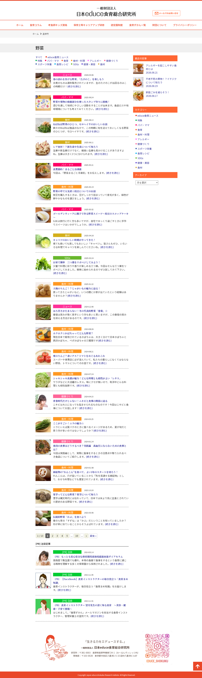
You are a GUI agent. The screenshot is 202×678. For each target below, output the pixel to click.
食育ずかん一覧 (137, 25)
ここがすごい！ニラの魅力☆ (68, 423)
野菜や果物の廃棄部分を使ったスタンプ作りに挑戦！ (81, 101)
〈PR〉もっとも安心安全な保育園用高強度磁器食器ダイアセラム (88, 556)
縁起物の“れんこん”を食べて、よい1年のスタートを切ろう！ (85, 472)
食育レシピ (62, 64)
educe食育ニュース (58, 57)
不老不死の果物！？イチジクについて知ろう (161, 82)
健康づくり (112, 60)
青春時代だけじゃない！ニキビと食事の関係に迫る (80, 401)
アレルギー (95, 60)
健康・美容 (89, 64)
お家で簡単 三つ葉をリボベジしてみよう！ (76, 262)
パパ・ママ (53, 60)
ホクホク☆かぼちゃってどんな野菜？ (73, 333)
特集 (40, 60)
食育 (66, 60)
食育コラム (36, 25)
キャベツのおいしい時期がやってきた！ (74, 240)
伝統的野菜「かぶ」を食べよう (69, 517)
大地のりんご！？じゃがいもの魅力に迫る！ (76, 288)
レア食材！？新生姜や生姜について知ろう (75, 146)
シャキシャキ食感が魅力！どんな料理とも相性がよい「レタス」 (87, 378)
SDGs (76, 64)
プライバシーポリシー (185, 25)
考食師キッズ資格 (57, 25)
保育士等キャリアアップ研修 (89, 25)
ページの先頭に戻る (197, 666)
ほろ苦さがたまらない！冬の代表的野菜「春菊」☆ (80, 311)
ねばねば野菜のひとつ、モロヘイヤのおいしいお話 (80, 124)
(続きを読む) (74, 86)
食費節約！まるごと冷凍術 (67, 169)
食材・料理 (79, 60)
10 (76, 536)
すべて (38, 57)
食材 (102, 64)
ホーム (19, 25)
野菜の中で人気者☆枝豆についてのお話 (74, 191)
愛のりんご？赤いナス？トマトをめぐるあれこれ (79, 356)
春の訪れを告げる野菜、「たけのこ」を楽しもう (78, 79)
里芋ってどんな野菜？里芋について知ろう (75, 494)
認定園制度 (117, 25)
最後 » (93, 536)
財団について (159, 25)
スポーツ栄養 (45, 64)
